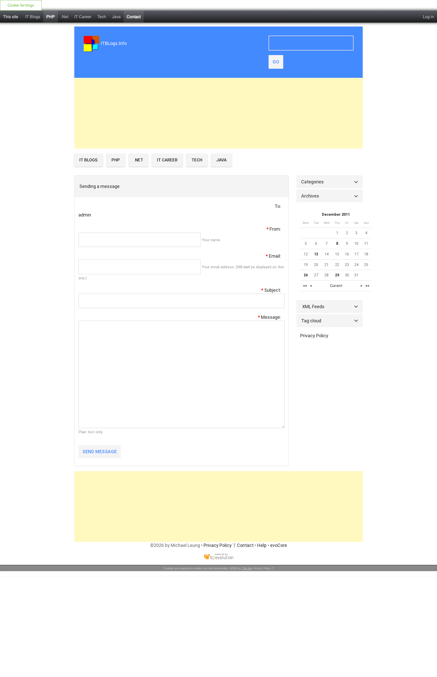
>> (367, 286)
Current (336, 286)
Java (116, 16)
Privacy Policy (314, 335)
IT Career (82, 16)
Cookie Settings (21, 5)
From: (274, 229)
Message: (269, 317)
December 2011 (336, 214)
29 (337, 275)
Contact (134, 16)
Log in (428, 16)
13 (316, 254)
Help (262, 545)
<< (305, 286)
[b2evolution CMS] (218, 556)
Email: (273, 256)
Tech (101, 16)
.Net (64, 16)
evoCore (278, 545)
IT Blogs (32, 16)
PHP (50, 16)
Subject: (271, 290)
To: (278, 206)
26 (306, 275)
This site (10, 16)
